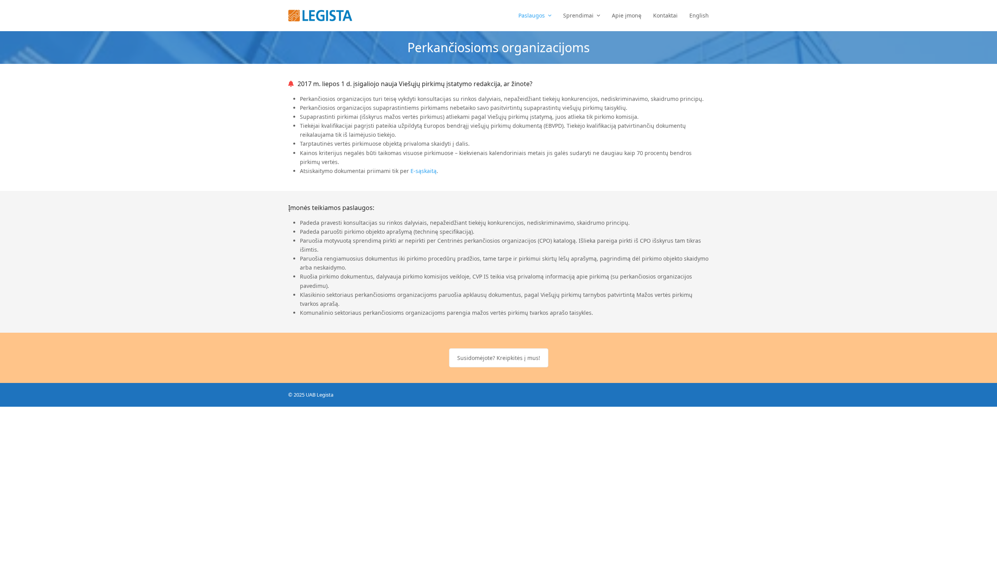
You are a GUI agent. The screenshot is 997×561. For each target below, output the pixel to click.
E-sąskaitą (423, 171)
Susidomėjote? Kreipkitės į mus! (498, 358)
